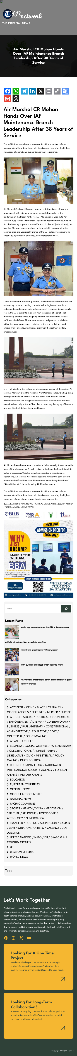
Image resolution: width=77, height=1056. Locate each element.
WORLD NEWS (19, 856)
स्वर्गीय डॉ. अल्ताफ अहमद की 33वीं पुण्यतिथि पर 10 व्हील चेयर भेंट (42, 665)
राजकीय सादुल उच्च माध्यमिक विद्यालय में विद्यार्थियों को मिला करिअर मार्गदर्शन (45, 627)
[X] (41, 91)
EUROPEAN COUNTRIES (25, 784)
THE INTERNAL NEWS (16, 23)
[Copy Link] (57, 91)
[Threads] (16, 99)
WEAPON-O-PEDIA (21, 852)
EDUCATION (17, 779)
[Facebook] (8, 91)
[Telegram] (24, 91)
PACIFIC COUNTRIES (23, 803)
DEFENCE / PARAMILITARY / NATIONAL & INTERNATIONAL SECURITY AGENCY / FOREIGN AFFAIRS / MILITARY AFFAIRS (37, 770)
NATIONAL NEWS (21, 799)
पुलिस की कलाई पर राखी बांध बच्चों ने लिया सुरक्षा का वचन (39, 650)
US (11, 847)
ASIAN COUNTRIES (21, 741)
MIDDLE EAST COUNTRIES (26, 794)
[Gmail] (8, 99)
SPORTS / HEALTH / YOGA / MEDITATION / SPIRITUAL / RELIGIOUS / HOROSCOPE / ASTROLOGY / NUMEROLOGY (35, 813)
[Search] (66, 609)
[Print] (49, 91)
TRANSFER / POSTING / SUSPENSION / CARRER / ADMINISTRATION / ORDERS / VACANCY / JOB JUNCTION (38, 828)
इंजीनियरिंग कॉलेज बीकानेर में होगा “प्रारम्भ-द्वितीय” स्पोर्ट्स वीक (25, 642)
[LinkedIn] (32, 91)
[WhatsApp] (16, 91)
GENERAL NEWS (20, 789)
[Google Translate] (65, 91)
